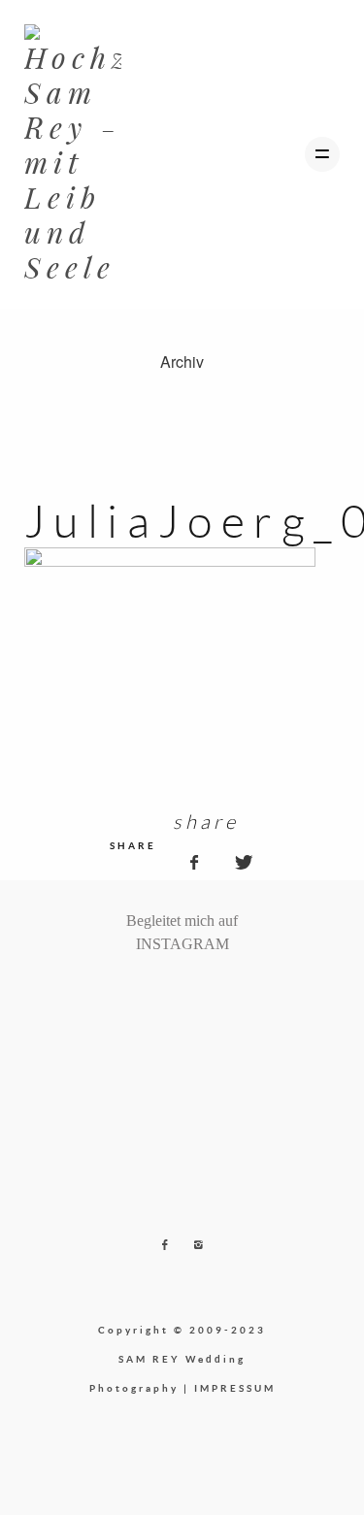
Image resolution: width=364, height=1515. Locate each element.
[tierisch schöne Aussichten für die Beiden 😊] (144, 994)
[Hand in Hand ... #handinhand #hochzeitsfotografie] (175, 994)
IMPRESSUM (235, 1388)
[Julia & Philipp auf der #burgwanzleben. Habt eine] (205, 994)
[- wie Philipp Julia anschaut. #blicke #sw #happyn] (190, 994)
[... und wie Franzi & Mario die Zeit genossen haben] (220, 994)
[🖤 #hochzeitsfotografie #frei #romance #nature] (129, 994)
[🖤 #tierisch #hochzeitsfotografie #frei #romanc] (159, 994)
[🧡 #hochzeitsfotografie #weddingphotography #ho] (235, 994)
